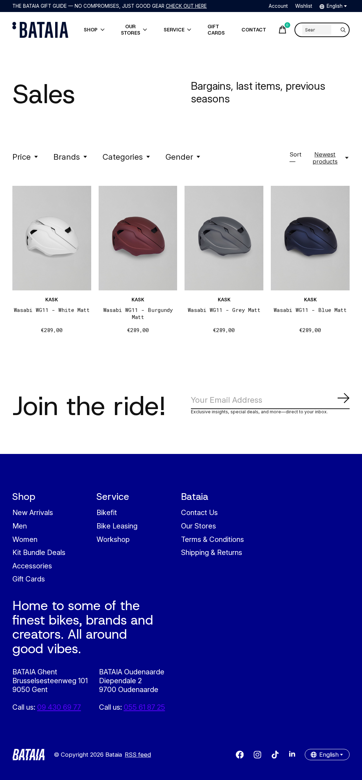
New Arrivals (32, 512)
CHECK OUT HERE (186, 6)
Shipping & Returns (211, 552)
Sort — (296, 158)
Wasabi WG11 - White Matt (52, 309)
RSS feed (138, 754)
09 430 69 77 (59, 707)
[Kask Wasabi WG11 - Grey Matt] (224, 238)
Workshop (113, 539)
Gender (179, 156)
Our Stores (198, 525)
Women (24, 539)
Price (21, 156)
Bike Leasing (117, 525)
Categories (123, 156)
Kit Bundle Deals (38, 552)
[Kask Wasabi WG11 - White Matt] (51, 238)
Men (19, 525)
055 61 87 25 (144, 707)
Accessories (32, 565)
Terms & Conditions (212, 539)
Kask (51, 299)
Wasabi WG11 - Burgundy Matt (138, 313)
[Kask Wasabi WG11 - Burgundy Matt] (138, 238)
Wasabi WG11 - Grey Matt (224, 309)
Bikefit (107, 512)
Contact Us (199, 512)
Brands (66, 156)
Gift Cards (28, 578)
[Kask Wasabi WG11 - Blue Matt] (310, 238)
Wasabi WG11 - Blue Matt (310, 309)
